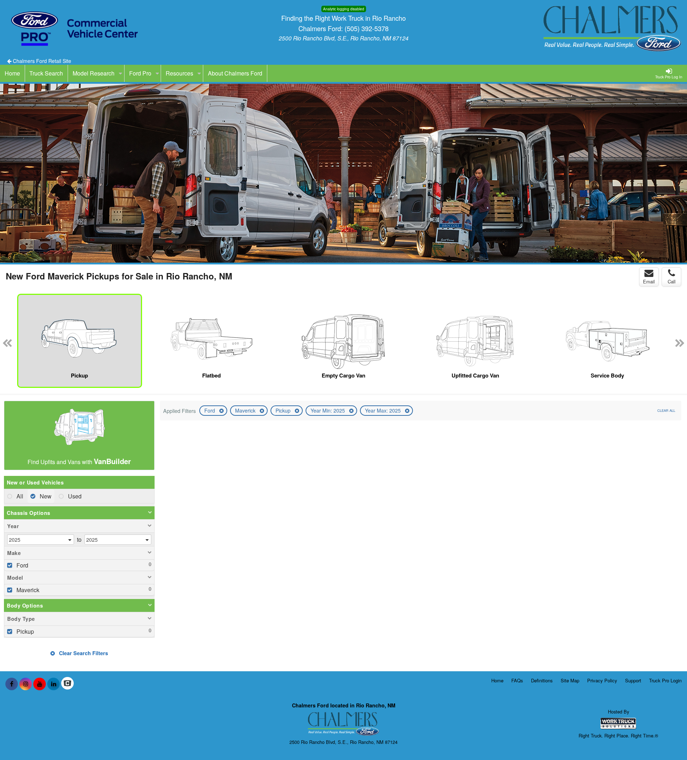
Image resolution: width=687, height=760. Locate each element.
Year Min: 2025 (328, 410)
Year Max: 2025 (383, 410)
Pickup (284, 410)
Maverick (246, 410)
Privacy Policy (602, 680)
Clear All (666, 410)
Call (672, 281)
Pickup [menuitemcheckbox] (24, 631)
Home (497, 680)
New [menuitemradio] (45, 496)
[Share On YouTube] (39, 683)
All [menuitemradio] (19, 496)
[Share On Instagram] (25, 683)
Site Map (570, 680)
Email (649, 281)
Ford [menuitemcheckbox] (21, 565)
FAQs (517, 680)
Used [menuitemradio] (74, 496)
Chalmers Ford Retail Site (41, 60)
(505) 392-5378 (367, 28)
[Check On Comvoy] (67, 683)
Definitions (542, 680)
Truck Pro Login (665, 680)
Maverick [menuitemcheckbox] (27, 590)
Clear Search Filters (83, 653)
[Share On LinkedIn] (53, 683)
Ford (210, 410)
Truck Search (46, 73)
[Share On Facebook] (11, 683)
